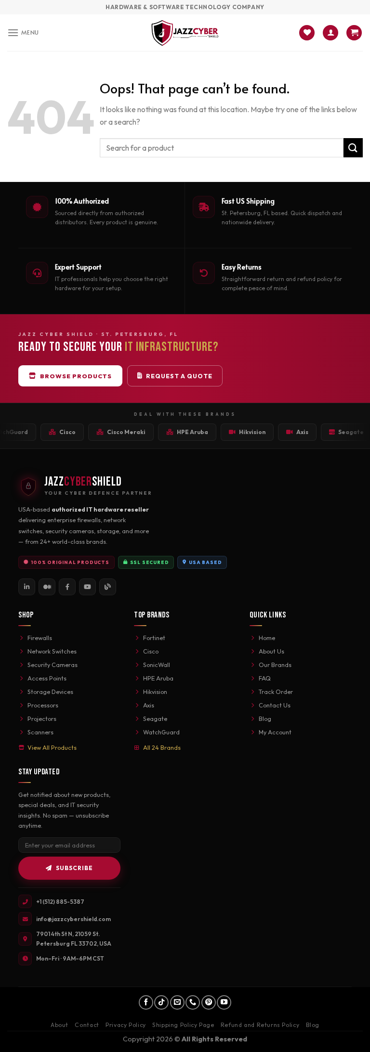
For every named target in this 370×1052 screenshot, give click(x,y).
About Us (271, 651)
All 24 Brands (162, 747)
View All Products (52, 747)
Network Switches (52, 651)
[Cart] (354, 33)
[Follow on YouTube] (224, 1002)
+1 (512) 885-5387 (60, 901)
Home (267, 637)
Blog (265, 718)
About (59, 1024)
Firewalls (39, 637)
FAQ (265, 678)
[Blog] (107, 586)
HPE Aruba (158, 678)
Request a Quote (179, 376)
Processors (42, 705)
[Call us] (192, 1002)
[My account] (330, 33)
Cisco (151, 651)
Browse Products (76, 376)
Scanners (40, 732)
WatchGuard (161, 732)
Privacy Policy (126, 1024)
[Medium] (47, 586)
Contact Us (275, 705)
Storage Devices (50, 691)
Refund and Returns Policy (260, 1024)
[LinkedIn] (26, 586)
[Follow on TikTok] (161, 1002)
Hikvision (155, 691)
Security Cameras (52, 664)
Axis (148, 705)
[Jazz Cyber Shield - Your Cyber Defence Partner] (185, 32)
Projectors (41, 718)
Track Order (276, 691)
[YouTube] (87, 586)
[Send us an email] (177, 1002)
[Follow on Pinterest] (208, 1002)
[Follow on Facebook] (146, 1002)
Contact (87, 1024)
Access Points (46, 678)
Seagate (155, 718)
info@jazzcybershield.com (73, 919)
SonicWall (156, 664)
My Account (275, 732)
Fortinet (154, 637)
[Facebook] (67, 586)
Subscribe (74, 868)
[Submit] (353, 147)
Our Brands (275, 664)
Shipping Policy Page (183, 1024)
